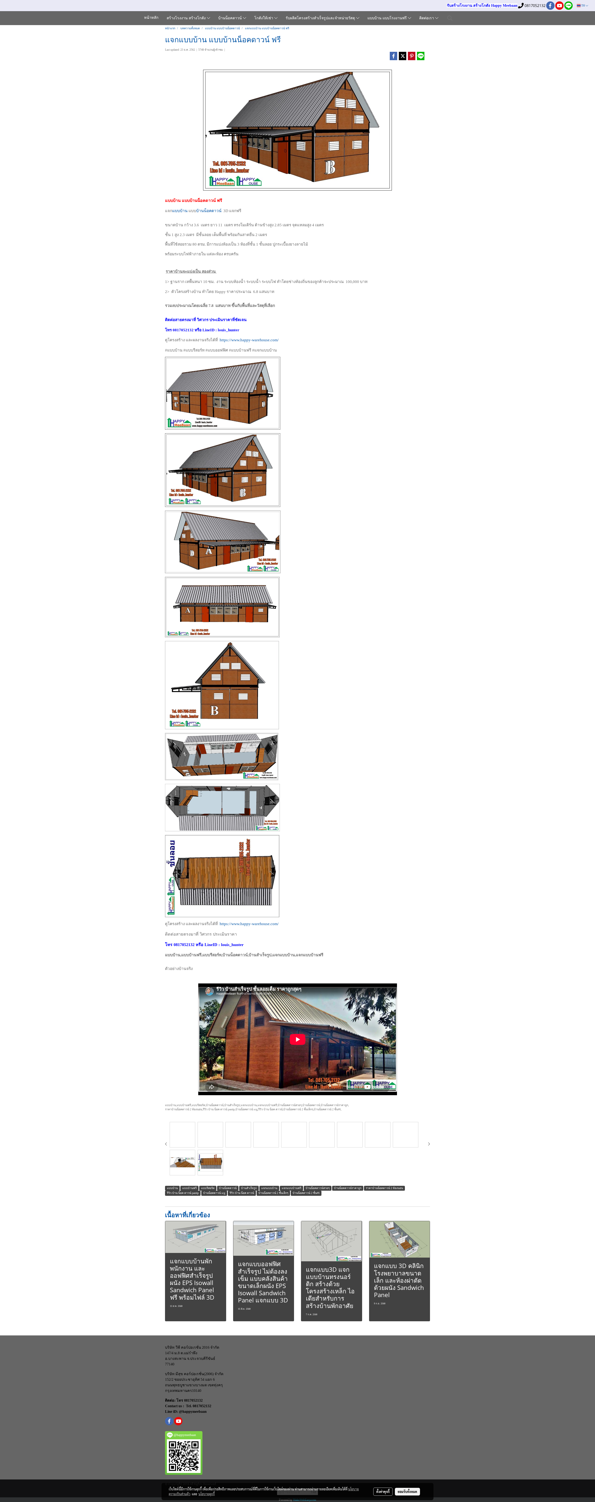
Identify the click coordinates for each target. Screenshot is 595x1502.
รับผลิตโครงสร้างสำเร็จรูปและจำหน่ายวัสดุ (321, 18)
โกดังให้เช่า (264, 18)
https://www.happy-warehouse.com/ (249, 340)
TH (583, 5)
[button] (450, 18)
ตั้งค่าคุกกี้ (383, 1491)
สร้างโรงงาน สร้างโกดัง (187, 18)
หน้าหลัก (151, 18)
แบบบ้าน (180, 211)
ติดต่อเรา (427, 18)
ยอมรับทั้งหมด (407, 1491)
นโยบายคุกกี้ (206, 1494)
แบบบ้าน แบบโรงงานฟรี (387, 18)
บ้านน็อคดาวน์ (230, 18)
